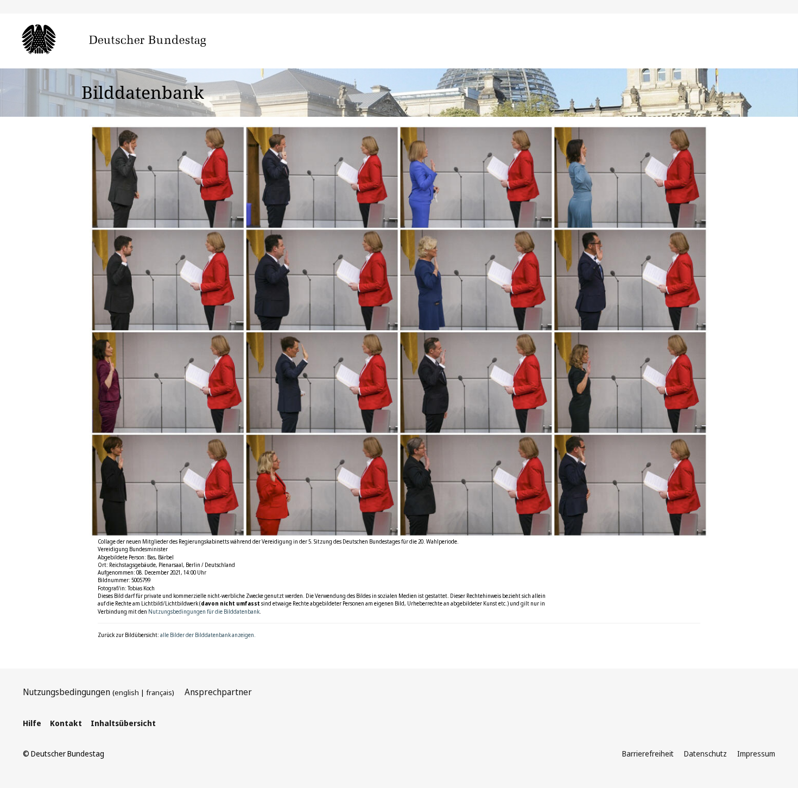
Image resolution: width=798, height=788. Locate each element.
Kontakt (66, 723)
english (127, 692)
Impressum (756, 753)
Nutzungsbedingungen (66, 692)
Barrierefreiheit (648, 753)
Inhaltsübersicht (123, 723)
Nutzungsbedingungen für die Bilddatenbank (203, 611)
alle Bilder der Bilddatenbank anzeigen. (208, 635)
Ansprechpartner (218, 692)
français (159, 692)
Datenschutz (705, 753)
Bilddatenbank (142, 92)
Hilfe (32, 723)
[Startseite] (130, 40)
